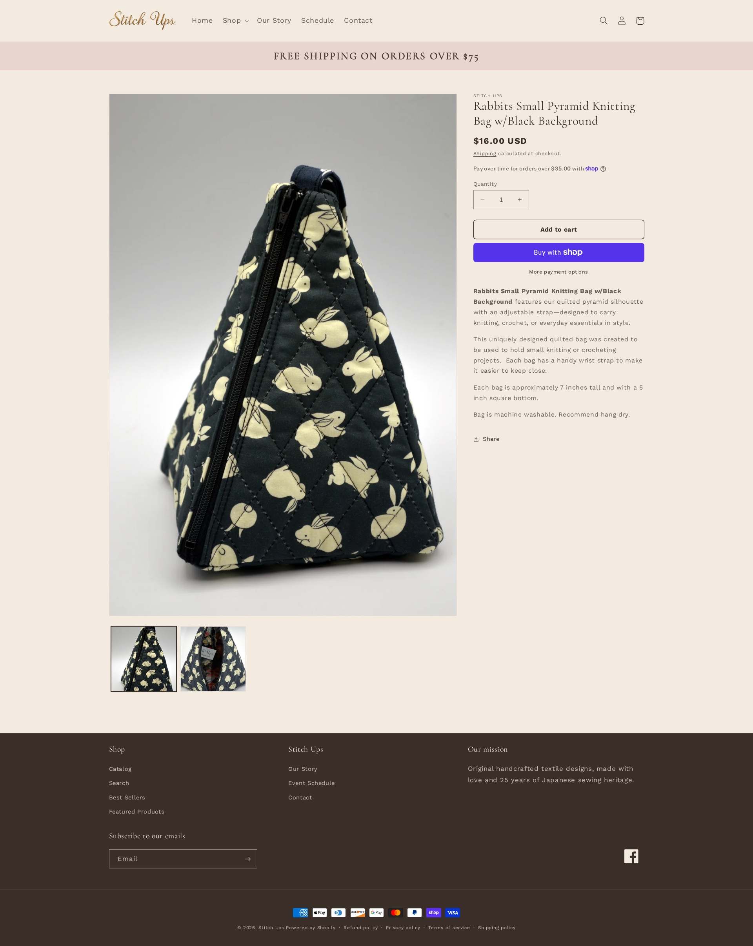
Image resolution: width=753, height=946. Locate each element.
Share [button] (491, 438)
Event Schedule (311, 782)
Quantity (485, 183)
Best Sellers (127, 797)
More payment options (558, 272)
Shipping (485, 153)
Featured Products (137, 811)
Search (119, 782)
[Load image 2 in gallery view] (213, 659)
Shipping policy (496, 927)
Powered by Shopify (310, 927)
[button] (235, 20)
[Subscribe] (247, 858)
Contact (300, 797)
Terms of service (449, 927)
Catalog (120, 768)
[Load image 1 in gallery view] (143, 659)
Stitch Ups (271, 927)
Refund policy (361, 927)
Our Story (303, 768)
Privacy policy (403, 927)
